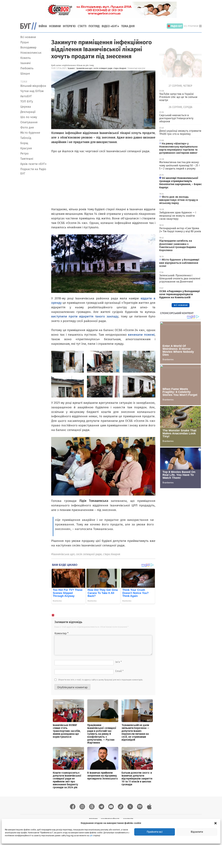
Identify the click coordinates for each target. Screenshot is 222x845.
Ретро (24, 153)
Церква (25, 106)
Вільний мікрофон (33, 86)
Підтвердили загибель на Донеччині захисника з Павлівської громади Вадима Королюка (177, 245)
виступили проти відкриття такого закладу (84, 316)
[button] (215, 823)
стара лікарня (119, 68)
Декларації (28, 112)
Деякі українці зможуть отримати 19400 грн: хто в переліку (180, 132)
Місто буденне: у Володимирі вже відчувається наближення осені (179, 262)
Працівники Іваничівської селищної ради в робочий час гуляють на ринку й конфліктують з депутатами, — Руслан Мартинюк (101, 734)
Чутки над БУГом (32, 91)
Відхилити (197, 831)
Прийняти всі (155, 831)
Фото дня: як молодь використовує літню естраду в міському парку (178, 200)
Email (119, 671)
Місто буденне (30, 132)
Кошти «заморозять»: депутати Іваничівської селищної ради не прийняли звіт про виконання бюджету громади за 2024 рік (67, 780)
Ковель (25, 58)
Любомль (26, 68)
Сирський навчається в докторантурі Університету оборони (176, 118)
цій (91, 835)
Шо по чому (28, 117)
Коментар (61, 633)
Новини (55, 26)
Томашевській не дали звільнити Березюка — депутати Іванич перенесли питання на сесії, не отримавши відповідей (135, 732)
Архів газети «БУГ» (33, 164)
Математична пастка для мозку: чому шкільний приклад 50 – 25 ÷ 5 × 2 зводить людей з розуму (179, 165)
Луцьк (24, 42)
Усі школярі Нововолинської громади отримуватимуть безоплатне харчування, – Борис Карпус (180, 182)
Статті (82, 26)
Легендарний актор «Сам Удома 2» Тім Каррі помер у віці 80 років (180, 230)
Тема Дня (128, 26)
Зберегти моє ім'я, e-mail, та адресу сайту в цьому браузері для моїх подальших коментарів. (100, 680)
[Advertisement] (33, 225)
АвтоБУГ (26, 96)
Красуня (26, 148)
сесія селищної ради (102, 68)
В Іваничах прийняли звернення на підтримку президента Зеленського (102, 775)
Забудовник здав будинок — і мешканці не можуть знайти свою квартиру (177, 215)
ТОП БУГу (26, 101)
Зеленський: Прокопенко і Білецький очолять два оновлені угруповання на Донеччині (179, 278)
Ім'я (118, 662)
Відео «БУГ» (110, 26)
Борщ (24, 143)
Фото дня (27, 127)
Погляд (94, 26)
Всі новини (28, 37)
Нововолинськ (30, 52)
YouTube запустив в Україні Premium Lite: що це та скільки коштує (178, 97)
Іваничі (25, 63)
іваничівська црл (84, 68)
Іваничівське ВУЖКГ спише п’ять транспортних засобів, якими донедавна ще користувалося (67, 731)
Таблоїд (25, 138)
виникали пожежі (141, 334)
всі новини (181, 305)
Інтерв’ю (69, 26)
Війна (43, 26)
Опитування (29, 122)
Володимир (28, 47)
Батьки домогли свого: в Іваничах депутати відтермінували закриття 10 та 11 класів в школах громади (137, 778)
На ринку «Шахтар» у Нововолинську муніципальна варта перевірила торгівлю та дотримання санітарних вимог (178, 148)
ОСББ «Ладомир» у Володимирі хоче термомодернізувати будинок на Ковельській (179, 294)
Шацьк (25, 73)
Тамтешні (26, 159)
